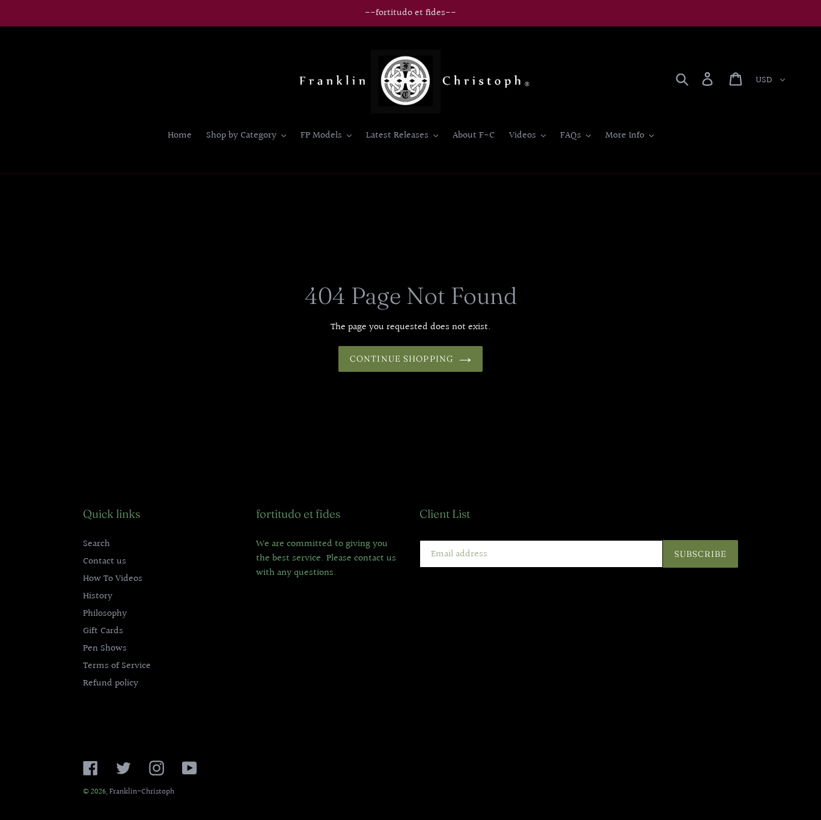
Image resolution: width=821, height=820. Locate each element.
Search (96, 543)
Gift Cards (103, 631)
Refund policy (110, 683)
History (97, 596)
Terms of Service (117, 665)
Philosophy (105, 613)
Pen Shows (105, 648)
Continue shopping (401, 358)
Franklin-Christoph (141, 792)
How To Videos (112, 578)
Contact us (104, 561)
